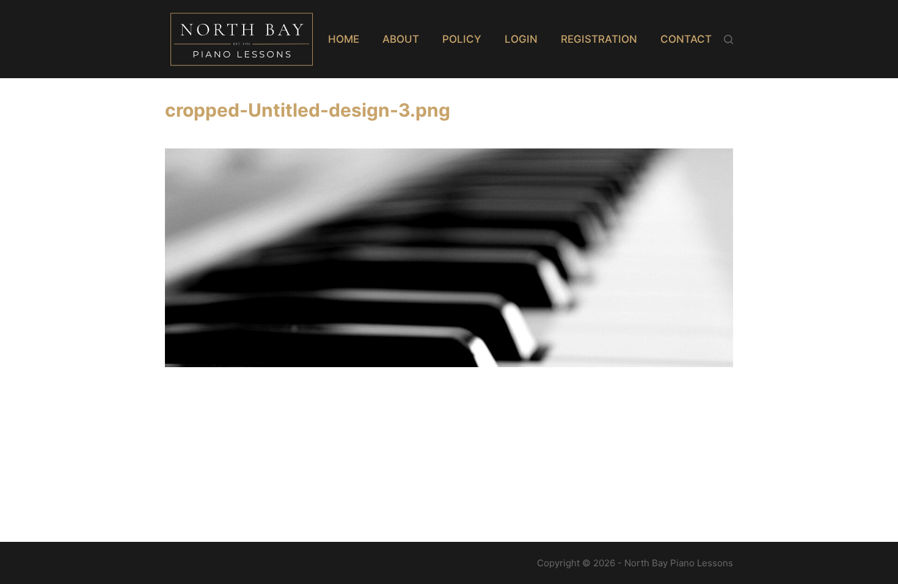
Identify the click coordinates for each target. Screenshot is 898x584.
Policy (461, 39)
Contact (686, 39)
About (400, 39)
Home (343, 39)
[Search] (728, 39)
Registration (599, 39)
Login (521, 39)
